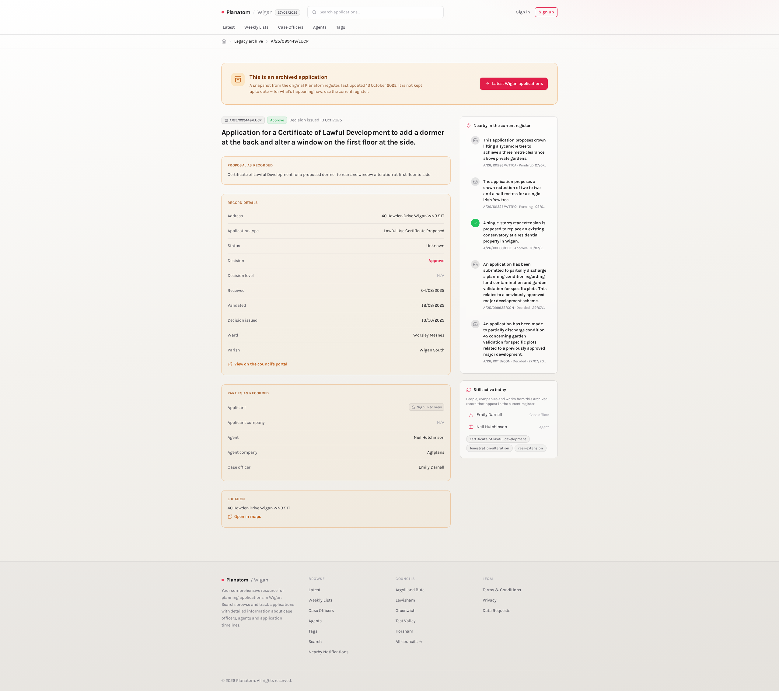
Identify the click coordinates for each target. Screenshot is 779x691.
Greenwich (405, 610)
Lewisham (405, 600)
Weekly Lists (256, 27)
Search (315, 641)
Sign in (523, 12)
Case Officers (290, 27)
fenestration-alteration (489, 448)
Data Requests (496, 610)
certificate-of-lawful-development (498, 439)
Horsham (404, 631)
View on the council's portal (260, 364)
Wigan (265, 12)
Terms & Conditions (502, 589)
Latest (229, 27)
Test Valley (406, 620)
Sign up (546, 12)
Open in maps (247, 516)
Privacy (490, 600)
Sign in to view (429, 407)
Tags (340, 27)
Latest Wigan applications (517, 83)
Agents (320, 27)
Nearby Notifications (328, 651)
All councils (406, 641)
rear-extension (530, 448)
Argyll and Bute (410, 589)
